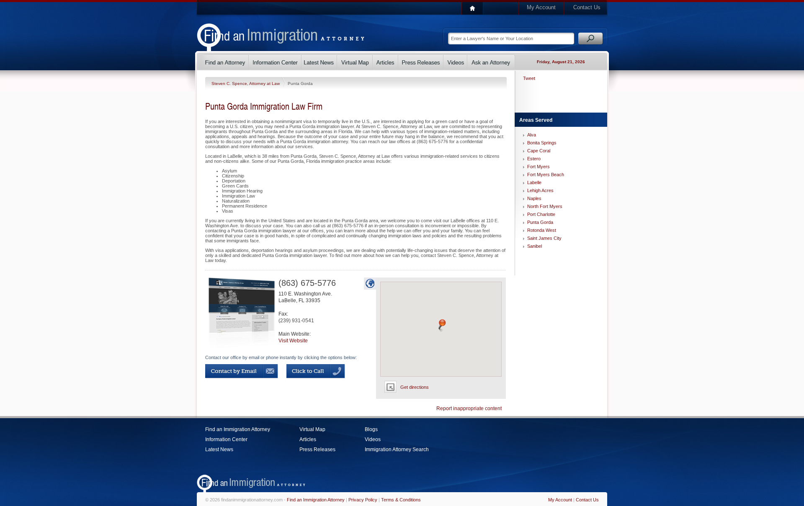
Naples (534, 198)
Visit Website (293, 341)
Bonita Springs (542, 142)
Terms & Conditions (401, 499)
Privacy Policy (362, 499)
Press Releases (317, 449)
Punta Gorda (540, 222)
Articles (307, 439)
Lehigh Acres (540, 190)
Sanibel (534, 246)
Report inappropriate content (469, 408)
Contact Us (586, 7)
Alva (531, 134)
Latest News (219, 449)
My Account (541, 7)
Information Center (226, 439)
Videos (373, 439)
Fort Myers (538, 166)
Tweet (529, 78)
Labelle (534, 182)
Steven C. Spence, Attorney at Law (246, 83)
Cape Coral (538, 150)
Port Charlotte (541, 214)
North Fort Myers (544, 206)
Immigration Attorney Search (397, 449)
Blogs (371, 429)
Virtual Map (312, 429)
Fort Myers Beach (545, 174)
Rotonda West (541, 230)
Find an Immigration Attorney (237, 429)
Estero (534, 158)
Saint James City (544, 238)
